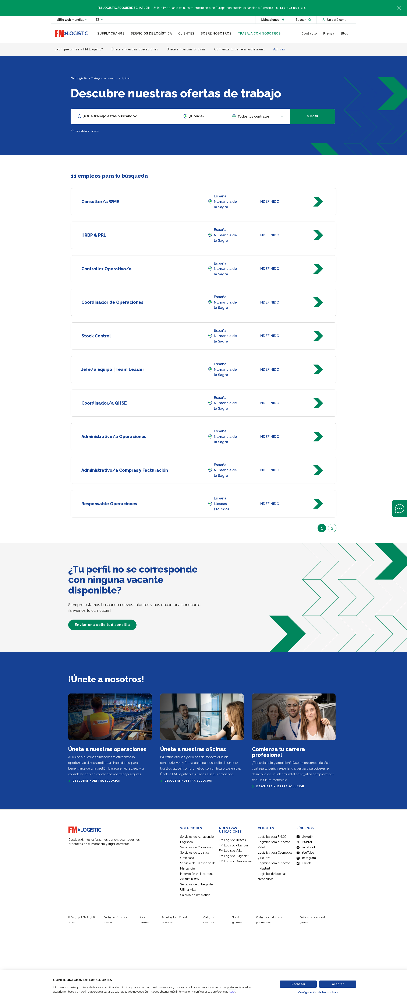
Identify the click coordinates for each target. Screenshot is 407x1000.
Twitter (307, 842)
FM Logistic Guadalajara (235, 861)
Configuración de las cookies (318, 992)
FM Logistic (79, 78)
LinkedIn (307, 836)
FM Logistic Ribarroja (233, 845)
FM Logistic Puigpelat (233, 856)
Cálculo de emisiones (195, 895)
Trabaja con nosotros (104, 78)
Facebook (309, 847)
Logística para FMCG (272, 836)
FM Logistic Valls (230, 850)
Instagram (309, 858)
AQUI (232, 991)
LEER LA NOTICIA (293, 8)
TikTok (306, 863)
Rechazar (298, 984)
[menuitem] (110, 33)
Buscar (312, 116)
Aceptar (338, 984)
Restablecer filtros (86, 131)
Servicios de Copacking (196, 847)
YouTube (308, 852)
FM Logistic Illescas (232, 840)
